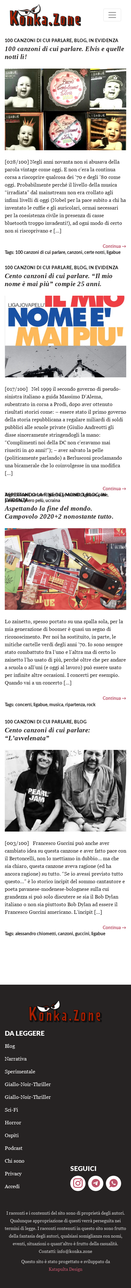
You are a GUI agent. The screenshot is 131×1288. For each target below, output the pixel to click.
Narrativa (16, 1059)
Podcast (14, 1148)
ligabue (114, 252)
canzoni (74, 252)
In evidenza (103, 40)
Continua (112, 246)
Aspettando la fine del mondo (44, 494)
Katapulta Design (65, 1269)
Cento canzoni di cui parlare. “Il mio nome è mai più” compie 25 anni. (59, 279)
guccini (82, 933)
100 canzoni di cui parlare (38, 40)
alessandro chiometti (35, 933)
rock (91, 704)
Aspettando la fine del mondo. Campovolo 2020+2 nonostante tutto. (59, 512)
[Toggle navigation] (112, 15)
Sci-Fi (11, 1110)
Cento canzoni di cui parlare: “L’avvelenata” (48, 734)
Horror (13, 1122)
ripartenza (75, 704)
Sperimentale (20, 1071)
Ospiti (12, 1135)
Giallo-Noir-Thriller (28, 1084)
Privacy (13, 1173)
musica (56, 704)
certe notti (94, 252)
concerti (23, 704)
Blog (80, 40)
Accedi (12, 1186)
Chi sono (14, 1161)
